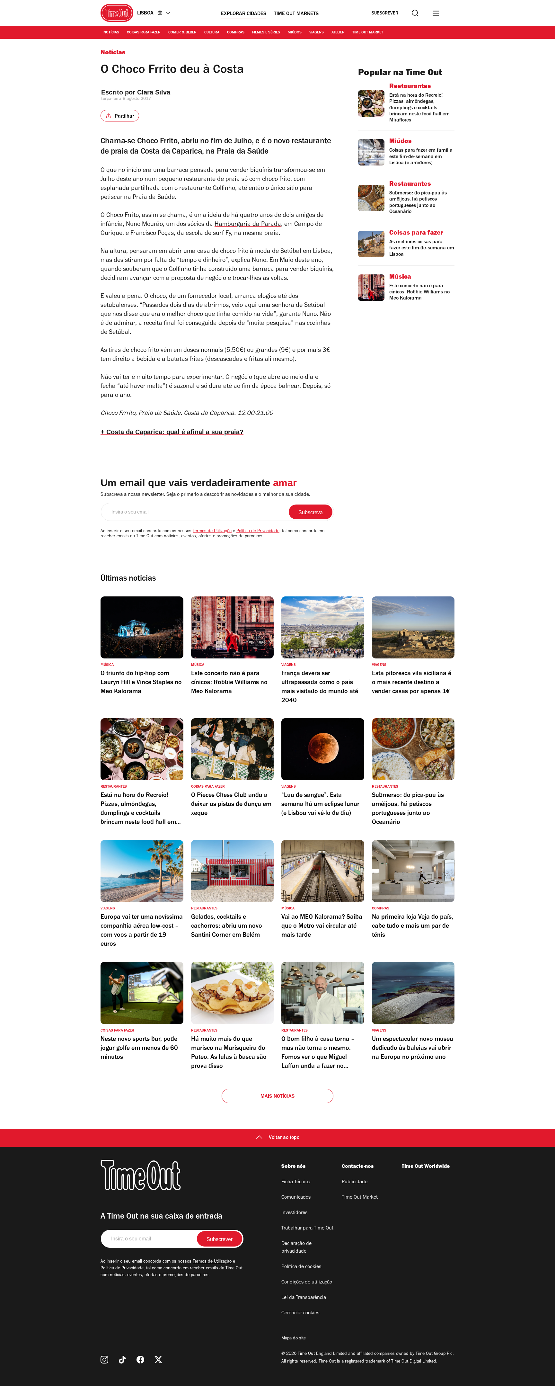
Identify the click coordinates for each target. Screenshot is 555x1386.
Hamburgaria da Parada (248, 225)
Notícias (111, 33)
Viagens (316, 33)
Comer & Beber (182, 33)
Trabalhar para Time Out (307, 1228)
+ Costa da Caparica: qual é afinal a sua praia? (172, 431)
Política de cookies (301, 1267)
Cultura (211, 33)
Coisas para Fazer (144, 33)
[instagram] (104, 1360)
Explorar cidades (243, 14)
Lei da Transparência (303, 1298)
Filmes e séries (266, 33)
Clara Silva (153, 92)
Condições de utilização (306, 1282)
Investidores (294, 1213)
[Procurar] (415, 13)
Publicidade (354, 1182)
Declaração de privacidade (296, 1247)
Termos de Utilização (212, 531)
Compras (235, 33)
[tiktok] (122, 1360)
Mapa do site (293, 1339)
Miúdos (295, 33)
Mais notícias (277, 1096)
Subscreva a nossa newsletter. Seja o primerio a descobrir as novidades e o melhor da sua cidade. (205, 494)
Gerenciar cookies (300, 1313)
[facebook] (140, 1360)
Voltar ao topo (284, 1137)
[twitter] (158, 1360)
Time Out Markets (296, 14)
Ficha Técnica (295, 1182)
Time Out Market (367, 33)
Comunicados (296, 1197)
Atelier (338, 33)
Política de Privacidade (257, 531)
